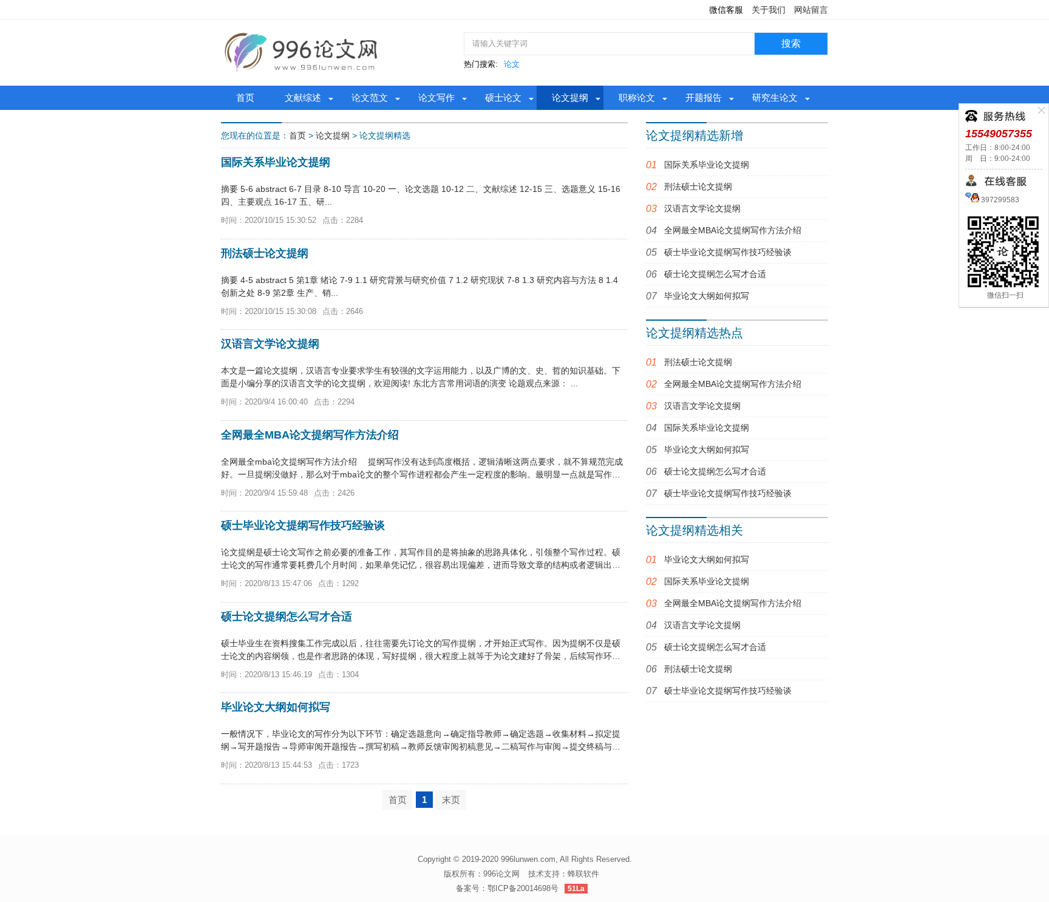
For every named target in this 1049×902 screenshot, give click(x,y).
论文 (512, 64)
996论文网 (501, 873)
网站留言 (811, 10)
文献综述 (303, 97)
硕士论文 (503, 97)
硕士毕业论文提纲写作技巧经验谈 (728, 252)
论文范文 (369, 97)
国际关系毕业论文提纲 (706, 164)
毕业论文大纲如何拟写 (706, 296)
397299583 (999, 200)
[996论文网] (303, 52)
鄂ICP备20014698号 (522, 888)
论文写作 (436, 97)
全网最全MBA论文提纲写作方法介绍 (732, 230)
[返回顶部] (931, 799)
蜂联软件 (583, 873)
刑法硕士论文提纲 (698, 186)
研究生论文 (775, 97)
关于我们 (769, 10)
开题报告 (703, 97)
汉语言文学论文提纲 (702, 208)
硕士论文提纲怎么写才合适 (715, 274)
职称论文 (637, 97)
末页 (451, 799)
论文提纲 (570, 97)
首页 (245, 97)
